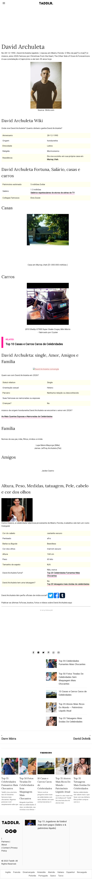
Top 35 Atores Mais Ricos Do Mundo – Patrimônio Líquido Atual (71, 707)
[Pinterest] (48, 652)
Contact (6, 848)
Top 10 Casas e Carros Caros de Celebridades (34, 344)
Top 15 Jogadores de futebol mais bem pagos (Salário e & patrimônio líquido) (52, 825)
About (4, 844)
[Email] (58, 652)
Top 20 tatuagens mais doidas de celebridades (68, 584)
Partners (5, 841)
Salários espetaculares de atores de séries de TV (53, 192)
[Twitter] (43, 652)
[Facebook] (33, 652)
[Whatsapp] (53, 652)
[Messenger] (38, 652)
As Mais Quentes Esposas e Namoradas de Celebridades (26, 416)
